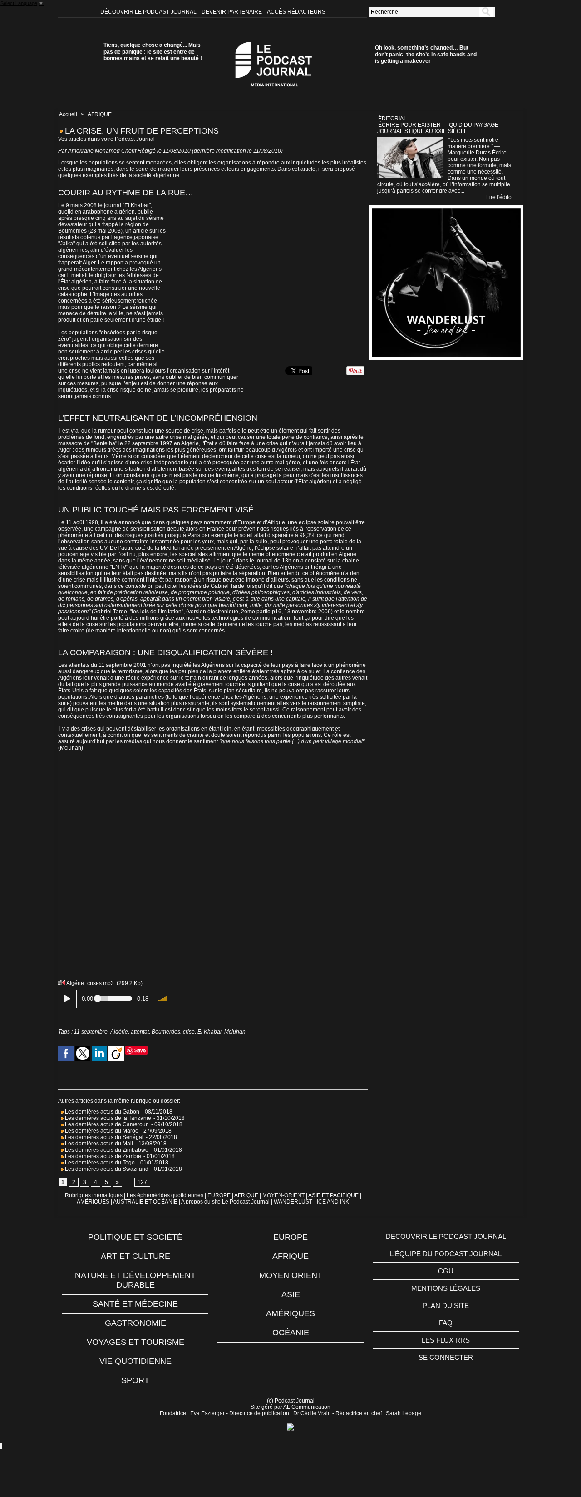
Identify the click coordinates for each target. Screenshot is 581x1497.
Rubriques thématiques (94, 1195)
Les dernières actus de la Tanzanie (107, 1118)
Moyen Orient (290, 1275)
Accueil (68, 114)
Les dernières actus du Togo (99, 1162)
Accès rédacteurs (296, 12)
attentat (140, 1032)
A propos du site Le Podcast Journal (225, 1202)
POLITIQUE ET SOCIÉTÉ (135, 1237)
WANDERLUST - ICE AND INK (311, 1202)
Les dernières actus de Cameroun (106, 1124)
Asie (290, 1294)
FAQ (446, 1323)
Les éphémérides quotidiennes (165, 1195)
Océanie (290, 1332)
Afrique (290, 1256)
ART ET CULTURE (135, 1256)
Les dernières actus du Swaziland (106, 1169)
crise (189, 1032)
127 (142, 1182)
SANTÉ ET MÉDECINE (135, 1303)
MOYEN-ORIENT (283, 1195)
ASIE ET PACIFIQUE (333, 1195)
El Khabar (209, 1032)
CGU (445, 1271)
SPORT (135, 1380)
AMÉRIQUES (93, 1202)
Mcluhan (235, 1032)
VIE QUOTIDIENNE (135, 1361)
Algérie (119, 1032)
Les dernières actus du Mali (98, 1143)
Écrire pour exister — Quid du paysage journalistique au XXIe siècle (437, 128)
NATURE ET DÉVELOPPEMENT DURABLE (135, 1280)
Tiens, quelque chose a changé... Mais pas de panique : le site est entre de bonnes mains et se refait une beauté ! (152, 51)
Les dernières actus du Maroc (101, 1131)
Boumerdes (166, 1032)
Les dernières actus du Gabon (101, 1112)
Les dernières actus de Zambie (102, 1156)
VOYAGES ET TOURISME (135, 1342)
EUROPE (219, 1195)
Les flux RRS (446, 1340)
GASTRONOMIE (135, 1323)
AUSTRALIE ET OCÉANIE (145, 1202)
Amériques (290, 1313)
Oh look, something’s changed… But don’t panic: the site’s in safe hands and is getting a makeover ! (426, 54)
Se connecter (446, 1357)
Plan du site (446, 1305)
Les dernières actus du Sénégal (103, 1137)
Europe (290, 1237)
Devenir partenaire (232, 12)
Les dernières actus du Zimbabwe (106, 1150)
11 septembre (91, 1032)
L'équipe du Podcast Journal (446, 1254)
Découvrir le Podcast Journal (149, 12)
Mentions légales (445, 1288)
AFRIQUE (100, 114)
